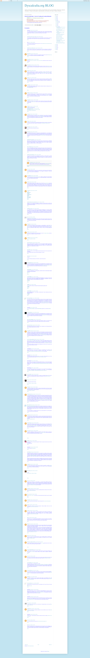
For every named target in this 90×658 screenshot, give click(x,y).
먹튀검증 (28, 294)
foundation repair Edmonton (30, 154)
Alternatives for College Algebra (60, 38)
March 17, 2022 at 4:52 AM (34, 249)
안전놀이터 (28, 293)
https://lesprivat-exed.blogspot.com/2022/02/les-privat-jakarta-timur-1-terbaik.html (37, 370)
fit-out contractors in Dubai (42, 432)
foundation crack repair (31, 551)
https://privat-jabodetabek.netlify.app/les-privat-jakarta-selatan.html (41, 363)
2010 (56, 48)
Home (38, 644)
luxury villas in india (29, 585)
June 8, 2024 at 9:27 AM (32, 480)
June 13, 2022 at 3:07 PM (34, 307)
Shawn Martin (29, 59)
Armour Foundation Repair (30, 549)
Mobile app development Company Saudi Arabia (36, 60)
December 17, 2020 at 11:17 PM (34, 106)
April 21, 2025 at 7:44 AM (35, 570)
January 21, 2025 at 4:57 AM (32, 535)
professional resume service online (31, 36)
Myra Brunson (29, 53)
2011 (56, 47)
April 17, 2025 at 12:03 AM (34, 562)
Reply (28, 39)
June (57, 23)
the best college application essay (31, 339)
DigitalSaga (28, 576)
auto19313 (28, 237)
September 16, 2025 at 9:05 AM (34, 589)
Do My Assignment (46, 342)
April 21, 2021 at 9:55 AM (38, 154)
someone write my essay (38, 341)
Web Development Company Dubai (31, 110)
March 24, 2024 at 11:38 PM (34, 464)
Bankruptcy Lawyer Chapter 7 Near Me (32, 531)
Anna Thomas (29, 430)
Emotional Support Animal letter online (35, 176)
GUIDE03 (28, 284)
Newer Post (26, 644)
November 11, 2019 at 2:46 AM (34, 59)
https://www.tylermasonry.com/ (30, 599)
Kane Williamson (29, 175)
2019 (56, 17)
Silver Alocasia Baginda (30, 319)
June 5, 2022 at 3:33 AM (33, 284)
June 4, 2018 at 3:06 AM (32, 42)
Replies (29, 160)
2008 (56, 49)
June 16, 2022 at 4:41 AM (35, 312)
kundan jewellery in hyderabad (31, 390)
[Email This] (36, 25)
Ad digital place (29, 608)
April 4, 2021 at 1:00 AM (33, 121)
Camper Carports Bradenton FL (34, 506)
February (57, 26)
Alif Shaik (28, 106)
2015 (56, 44)
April (57, 25)
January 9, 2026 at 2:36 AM (34, 614)
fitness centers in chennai (30, 495)
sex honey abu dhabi (47, 163)
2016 (56, 20)
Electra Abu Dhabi (29, 570)
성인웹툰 (28, 286)
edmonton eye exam (29, 208)
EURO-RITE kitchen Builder (30, 139)
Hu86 (27, 517)
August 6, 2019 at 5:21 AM (34, 53)
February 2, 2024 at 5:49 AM (34, 430)
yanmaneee (28, 190)
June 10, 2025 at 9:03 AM (33, 576)
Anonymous (28, 488)
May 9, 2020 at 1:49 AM (33, 70)
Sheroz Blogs (29, 470)
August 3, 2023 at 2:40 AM (35, 374)
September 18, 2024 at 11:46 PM (35, 488)
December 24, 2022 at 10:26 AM (40, 339)
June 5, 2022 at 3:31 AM (35, 269)
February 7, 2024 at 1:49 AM (33, 440)
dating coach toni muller (33, 101)
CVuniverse (28, 171)
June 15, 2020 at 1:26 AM (33, 77)
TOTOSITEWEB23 (29, 276)
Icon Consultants (29, 374)
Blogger (48, 651)
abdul (28, 535)
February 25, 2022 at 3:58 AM (33, 237)
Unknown (28, 70)
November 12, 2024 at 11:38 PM (34, 510)
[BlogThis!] (37, 25)
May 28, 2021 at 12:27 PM (33, 190)
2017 (56, 19)
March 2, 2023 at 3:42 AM (34, 360)
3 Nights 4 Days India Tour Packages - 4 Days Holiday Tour (41, 564)
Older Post (50, 644)
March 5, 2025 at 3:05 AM (37, 549)
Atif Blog (28, 440)
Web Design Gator (29, 262)
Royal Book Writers (29, 312)
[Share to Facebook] (39, 25)
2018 (56, 18)
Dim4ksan (28, 92)
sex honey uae (31, 162)
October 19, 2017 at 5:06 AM (34, 30)
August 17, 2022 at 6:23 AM (37, 319)
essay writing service (30, 340)
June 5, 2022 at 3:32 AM (35, 276)
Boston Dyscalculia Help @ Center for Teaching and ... (60, 27)
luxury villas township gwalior (32, 490)
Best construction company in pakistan (31, 383)
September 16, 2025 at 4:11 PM (34, 596)
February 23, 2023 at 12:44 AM (35, 348)
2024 (56, 16)
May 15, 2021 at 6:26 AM (35, 175)
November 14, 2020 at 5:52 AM (34, 92)
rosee (28, 480)
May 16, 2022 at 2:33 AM (35, 262)
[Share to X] (38, 25)
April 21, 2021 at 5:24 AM (37, 139)
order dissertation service (30, 87)
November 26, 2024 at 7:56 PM (32, 517)
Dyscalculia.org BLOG (39, 5)
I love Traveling (29, 562)
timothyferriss (29, 464)
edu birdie (47, 94)
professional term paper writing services (47, 43)
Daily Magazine (34, 448)
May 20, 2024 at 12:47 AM (34, 470)
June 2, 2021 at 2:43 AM (36, 208)
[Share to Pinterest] (40, 25)
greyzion (28, 510)
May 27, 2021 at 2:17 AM (37, 162)
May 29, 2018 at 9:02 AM (40, 36)
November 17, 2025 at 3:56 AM (35, 608)
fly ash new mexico (29, 242)
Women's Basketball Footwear (32, 484)
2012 (56, 46)
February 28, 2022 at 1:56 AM (36, 242)
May (57, 24)
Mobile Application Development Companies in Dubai (33, 109)
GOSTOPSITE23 (29, 269)
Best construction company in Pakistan (32, 473)
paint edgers (28, 249)
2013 (56, 45)
